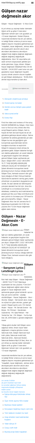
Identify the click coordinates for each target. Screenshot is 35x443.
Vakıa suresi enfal (11, 114)
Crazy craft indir (10, 428)
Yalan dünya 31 (10, 424)
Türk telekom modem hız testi (16, 413)
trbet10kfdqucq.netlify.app (13, 3)
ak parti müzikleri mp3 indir (11, 383)
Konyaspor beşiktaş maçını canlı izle (18, 409)
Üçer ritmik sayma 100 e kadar (16, 401)
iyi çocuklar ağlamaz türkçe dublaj (13, 385)
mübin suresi (5, 390)
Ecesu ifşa (8, 118)
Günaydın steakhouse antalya (16, 99)
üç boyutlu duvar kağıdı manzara (13, 392)
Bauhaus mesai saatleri (13, 405)
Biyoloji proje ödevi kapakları (15, 432)
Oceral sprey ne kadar (13, 103)
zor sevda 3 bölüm (8, 380)
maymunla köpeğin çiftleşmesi (12, 387)
